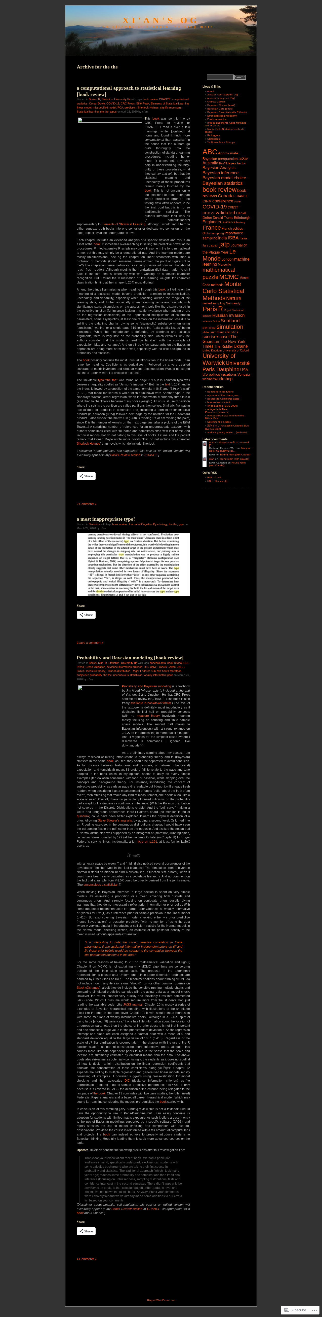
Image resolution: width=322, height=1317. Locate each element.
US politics (211, 374)
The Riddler (223, 346)
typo (181, 524)
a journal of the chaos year (222, 395)
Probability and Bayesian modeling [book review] (130, 657)
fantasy (240, 222)
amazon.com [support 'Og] (222, 94)
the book (99, 1093)
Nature (233, 298)
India (222, 238)
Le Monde (219, 255)
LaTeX (81, 670)
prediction (130, 107)
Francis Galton (166, 666)
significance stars (171, 107)
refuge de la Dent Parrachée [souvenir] (217, 410)
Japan (214, 245)
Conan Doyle (97, 103)
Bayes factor (236, 163)
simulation (230, 327)
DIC (146, 666)
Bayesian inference (220, 172)
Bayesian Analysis (219, 167)
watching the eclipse (219, 421)
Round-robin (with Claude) (235, 454)
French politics (232, 228)
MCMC (229, 276)
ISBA (233, 237)
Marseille (224, 264)
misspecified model (104, 107)
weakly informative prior (158, 675)
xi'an (211, 442)
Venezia (243, 374)
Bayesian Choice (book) (221, 105)
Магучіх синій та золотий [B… (229, 449)
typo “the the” (107, 380)
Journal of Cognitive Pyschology (147, 524)
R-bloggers (213, 135)
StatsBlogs (213, 138)
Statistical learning (88, 111)
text (167, 384)
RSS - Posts (214, 477)
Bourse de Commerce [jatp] (223, 398)
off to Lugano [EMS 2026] (222, 405)
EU (220, 222)
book (155, 118)
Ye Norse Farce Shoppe (221, 142)
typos (113, 111)
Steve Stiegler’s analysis (115, 820)
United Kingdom (212, 350)
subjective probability (89, 675)
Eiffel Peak (142, 103)
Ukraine (241, 346)
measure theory (95, 670)
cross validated (219, 212)
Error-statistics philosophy (222, 115)
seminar (209, 327)
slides (206, 332)
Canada (226, 195)
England (210, 222)
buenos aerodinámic (219, 402)
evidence (229, 222)
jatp (224, 244)
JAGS (180, 666)
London (227, 259)
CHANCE (165, 99)
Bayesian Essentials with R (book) (227, 112)
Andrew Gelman (216, 101)
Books (93, 99)
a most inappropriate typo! (106, 519)
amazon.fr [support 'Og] (221, 98)
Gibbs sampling (213, 233)
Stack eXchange (88, 987)
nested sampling (214, 303)
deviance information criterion (124, 666)
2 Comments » (87, 504)
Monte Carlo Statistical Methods (223, 290)
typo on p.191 (147, 841)
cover (237, 201)
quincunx (83, 816)
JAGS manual (133, 1004)
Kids (100, 662)
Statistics (107, 99)
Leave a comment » (90, 643)
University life (122, 99)
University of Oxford (235, 350)
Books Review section (125, 455)
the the (104, 111)
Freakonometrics (216, 119)
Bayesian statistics (223, 183)
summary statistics (224, 332)
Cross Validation (95, 666)
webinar (208, 379)
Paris (210, 308)
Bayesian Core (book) (219, 108)
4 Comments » (87, 1259)
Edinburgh (242, 218)
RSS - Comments (217, 481)
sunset (223, 336)
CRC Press (128, 103)
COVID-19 (112, 103)
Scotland (230, 320)
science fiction (211, 321)
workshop (223, 378)
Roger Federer (141, 670)
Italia (243, 238)
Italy (205, 245)
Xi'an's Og (161, 20)
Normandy (233, 303)
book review (150, 99)
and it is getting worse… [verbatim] (227, 432)
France (212, 227)
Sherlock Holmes (148, 107)
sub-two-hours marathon (166, 670)
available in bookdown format (151, 703)
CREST (233, 207)
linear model (84, 107)
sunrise (209, 336)
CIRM (207, 201)
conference (222, 201)
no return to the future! (220, 391)
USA (244, 370)
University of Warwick (219, 359)
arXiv (243, 158)
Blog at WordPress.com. (161, 1300)
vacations (229, 374)
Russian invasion (228, 315)
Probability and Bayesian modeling (146, 686)
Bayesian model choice (224, 177)
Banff (222, 163)
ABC (210, 152)
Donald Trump (223, 218)
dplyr (153, 666)
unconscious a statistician (101, 884)
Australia (210, 163)
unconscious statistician (127, 675)
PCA (120, 107)
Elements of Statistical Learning (170, 103)
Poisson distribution (118, 670)
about (210, 91)
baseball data (158, 662)
